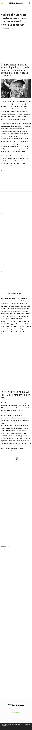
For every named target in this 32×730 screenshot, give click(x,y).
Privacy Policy (16, 712)
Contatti (16, 710)
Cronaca (3, 12)
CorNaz (11, 28)
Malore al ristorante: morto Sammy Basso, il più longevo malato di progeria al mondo (15, 20)
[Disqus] (16, 484)
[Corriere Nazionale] (16, 3)
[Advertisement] (16, 45)
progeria (6, 455)
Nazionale (10, 12)
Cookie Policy (4, 725)
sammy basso (12, 455)
